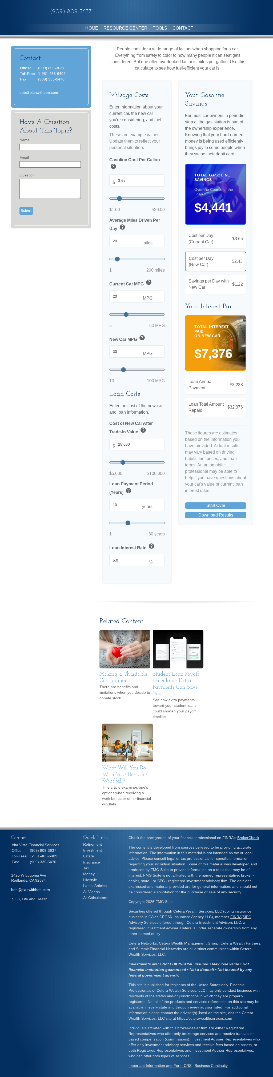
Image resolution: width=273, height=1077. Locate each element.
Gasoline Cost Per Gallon (134, 164)
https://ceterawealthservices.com (204, 1018)
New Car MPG (127, 338)
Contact (182, 28)
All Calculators (95, 898)
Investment (92, 850)
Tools (160, 28)
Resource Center (125, 28)
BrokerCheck (248, 838)
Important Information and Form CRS (160, 1065)
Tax (86, 868)
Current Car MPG (130, 283)
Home (91, 28)
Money (89, 874)
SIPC (247, 917)
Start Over (215, 505)
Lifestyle (90, 880)
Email (24, 157)
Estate (88, 856)
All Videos (91, 892)
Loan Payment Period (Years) (131, 488)
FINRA (236, 917)
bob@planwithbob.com (38, 92)
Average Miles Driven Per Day (134, 225)
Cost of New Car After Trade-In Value (131, 428)
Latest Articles (95, 886)
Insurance (91, 862)
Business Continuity (211, 1065)
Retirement (92, 844)
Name (24, 140)
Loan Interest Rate (132, 547)
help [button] (113, 166)
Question (27, 175)
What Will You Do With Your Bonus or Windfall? (124, 774)
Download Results (215, 515)
